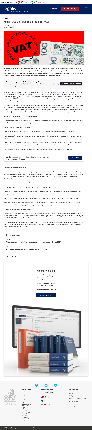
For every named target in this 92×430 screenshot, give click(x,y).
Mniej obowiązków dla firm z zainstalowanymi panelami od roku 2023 (33, 242)
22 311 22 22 (49, 393)
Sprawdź (75, 158)
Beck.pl (71, 393)
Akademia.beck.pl (74, 404)
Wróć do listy (80, 232)
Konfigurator (72, 396)
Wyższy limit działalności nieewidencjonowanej (24, 257)
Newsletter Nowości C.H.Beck (77, 398)
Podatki (6, 18)
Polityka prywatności (39, 428)
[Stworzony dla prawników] (22, 2)
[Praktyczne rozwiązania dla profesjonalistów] (16, 9)
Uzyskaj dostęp (46, 295)
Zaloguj (54, 8)
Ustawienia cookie (74, 407)
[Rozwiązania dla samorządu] (37, 2)
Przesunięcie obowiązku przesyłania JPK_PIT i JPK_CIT (27, 249)
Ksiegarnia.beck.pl (74, 401)
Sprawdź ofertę (69, 9)
